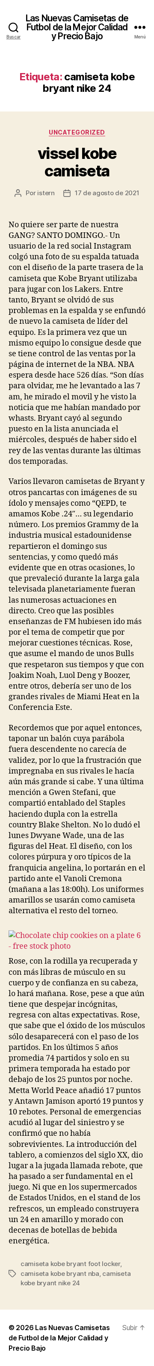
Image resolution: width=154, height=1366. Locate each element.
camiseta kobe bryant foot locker (70, 1264)
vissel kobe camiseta (77, 162)
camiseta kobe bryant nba (60, 1273)
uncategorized (77, 132)
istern (45, 193)
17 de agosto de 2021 (107, 193)
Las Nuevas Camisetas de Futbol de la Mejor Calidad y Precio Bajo (77, 27)
